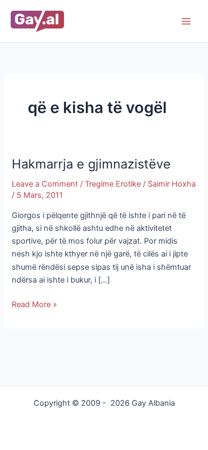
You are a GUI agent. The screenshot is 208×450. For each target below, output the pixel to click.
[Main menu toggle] (186, 21)
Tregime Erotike (113, 184)
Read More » (34, 303)
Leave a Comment (45, 184)
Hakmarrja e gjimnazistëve (91, 164)
